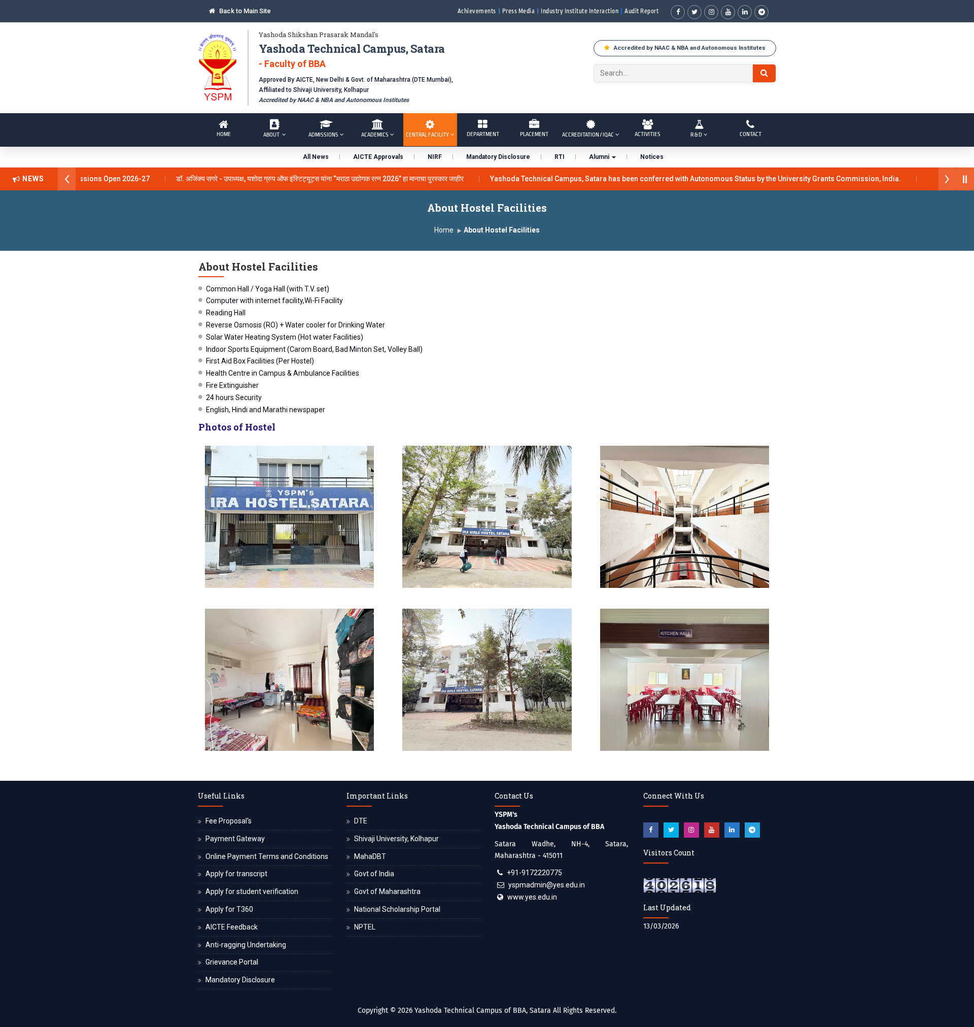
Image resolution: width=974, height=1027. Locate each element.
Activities (647, 134)
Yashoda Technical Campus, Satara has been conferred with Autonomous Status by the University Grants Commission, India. (661, 179)
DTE (360, 821)
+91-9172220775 (534, 873)
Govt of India (374, 874)
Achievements (477, 11)
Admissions (323, 134)
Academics (375, 134)
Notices (652, 156)
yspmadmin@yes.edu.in (546, 885)
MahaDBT (370, 856)
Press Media (518, 11)
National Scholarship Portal (397, 909)
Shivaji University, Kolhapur (396, 839)
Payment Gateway (235, 839)
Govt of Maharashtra (387, 891)
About (272, 134)
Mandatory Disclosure (498, 156)
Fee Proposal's (228, 821)
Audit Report (641, 11)
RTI (559, 156)
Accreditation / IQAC (588, 134)
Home (224, 134)
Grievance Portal (231, 962)
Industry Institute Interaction (579, 11)
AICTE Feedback (231, 927)
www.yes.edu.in (532, 897)
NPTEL (364, 927)
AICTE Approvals (378, 156)
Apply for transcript (236, 874)
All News (316, 156)
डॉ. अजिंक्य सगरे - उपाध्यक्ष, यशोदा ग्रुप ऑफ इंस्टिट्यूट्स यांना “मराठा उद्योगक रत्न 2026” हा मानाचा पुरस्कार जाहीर (286, 179)
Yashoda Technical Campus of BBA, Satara (482, 1010)
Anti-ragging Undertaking (245, 945)
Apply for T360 (229, 909)
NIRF (435, 156)
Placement (534, 134)
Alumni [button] (600, 156)
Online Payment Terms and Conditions (266, 856)
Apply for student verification (251, 891)
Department (483, 134)
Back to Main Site (244, 11)
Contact (750, 134)
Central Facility (427, 134)
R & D (696, 134)
